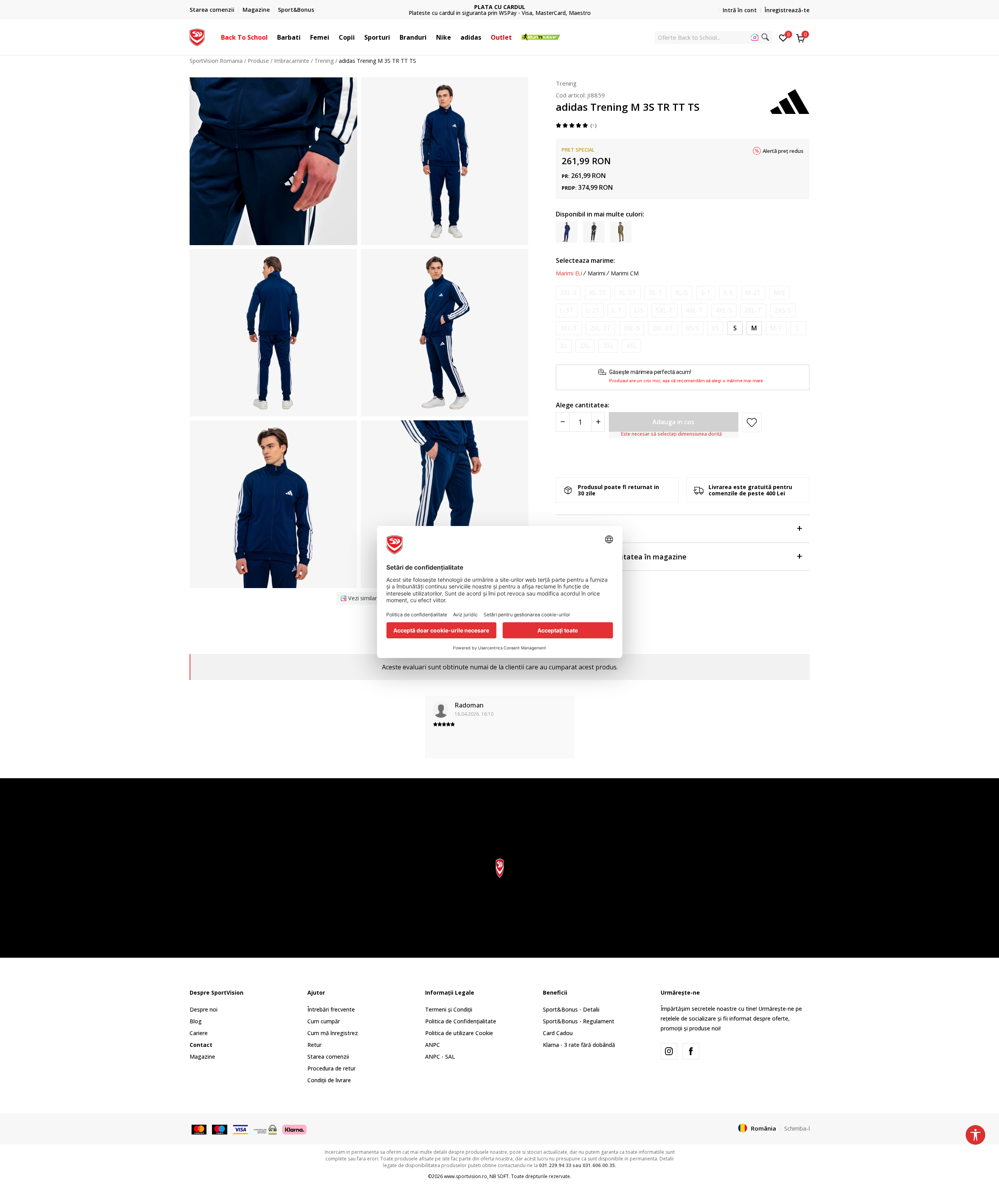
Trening (324, 60)
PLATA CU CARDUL (499, 7)
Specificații (574, 529)
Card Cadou (558, 1033)
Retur (314, 1044)
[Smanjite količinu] (563, 422)
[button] (271, 37)
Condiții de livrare (329, 1080)
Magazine (202, 1056)
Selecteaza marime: (585, 260)
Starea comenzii (328, 1056)
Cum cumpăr (323, 1021)
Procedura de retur (331, 1068)
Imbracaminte (291, 60)
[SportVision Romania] (197, 36)
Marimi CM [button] (625, 273)
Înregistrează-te (787, 10)
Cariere (199, 1033)
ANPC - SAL (440, 1056)
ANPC (432, 1044)
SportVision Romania (216, 60)
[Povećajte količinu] (598, 422)
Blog (196, 1021)
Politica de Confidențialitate (460, 1021)
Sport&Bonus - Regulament (578, 1021)
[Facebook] (691, 1051)
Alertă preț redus (783, 150)
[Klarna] (294, 1128)
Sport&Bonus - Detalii (571, 1009)
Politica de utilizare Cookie (459, 1033)
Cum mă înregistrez (332, 1033)
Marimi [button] (596, 273)
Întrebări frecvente (331, 1009)
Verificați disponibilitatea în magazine (621, 557)
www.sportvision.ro (465, 1176)
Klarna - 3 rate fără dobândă (579, 1044)
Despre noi (203, 1009)
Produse (258, 60)
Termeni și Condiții (448, 1009)
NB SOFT (499, 1176)
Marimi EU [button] (569, 273)
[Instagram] (669, 1051)
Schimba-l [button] (797, 1128)
